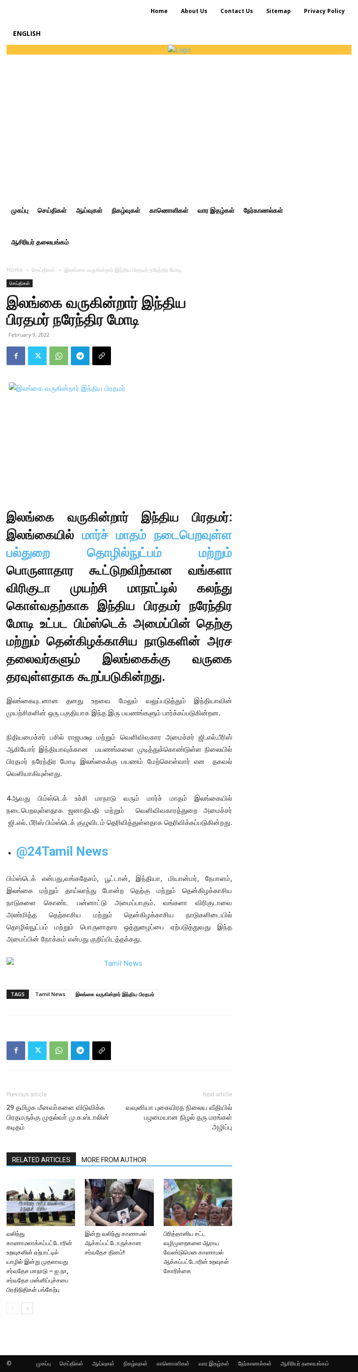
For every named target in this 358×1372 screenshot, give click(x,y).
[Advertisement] (179, 124)
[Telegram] (80, 355)
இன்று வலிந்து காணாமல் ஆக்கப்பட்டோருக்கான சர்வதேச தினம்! (116, 1243)
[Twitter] (37, 355)
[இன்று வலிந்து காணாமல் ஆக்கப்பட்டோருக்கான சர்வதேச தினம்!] (119, 1202)
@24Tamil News (62, 851)
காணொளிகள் (173, 1363)
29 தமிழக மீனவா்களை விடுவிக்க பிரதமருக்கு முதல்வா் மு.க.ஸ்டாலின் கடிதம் (58, 1117)
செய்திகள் (43, 270)
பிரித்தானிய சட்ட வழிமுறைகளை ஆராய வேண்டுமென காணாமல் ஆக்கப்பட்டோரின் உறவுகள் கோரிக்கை (196, 1252)
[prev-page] (12, 1308)
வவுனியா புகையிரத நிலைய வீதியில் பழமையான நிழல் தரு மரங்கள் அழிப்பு (179, 1117)
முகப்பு (43, 1363)
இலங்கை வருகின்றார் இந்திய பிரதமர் (115, 994)
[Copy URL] (101, 355)
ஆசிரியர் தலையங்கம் (305, 1363)
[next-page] (27, 1308)
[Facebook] (16, 355)
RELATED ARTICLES (41, 1160)
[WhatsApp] (58, 355)
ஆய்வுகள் (103, 1363)
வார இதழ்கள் (214, 1363)
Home (15, 270)
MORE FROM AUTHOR (114, 1160)
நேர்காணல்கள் (255, 1363)
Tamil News (50, 994)
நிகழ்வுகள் (136, 1363)
